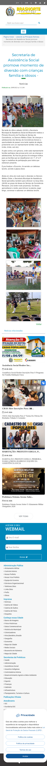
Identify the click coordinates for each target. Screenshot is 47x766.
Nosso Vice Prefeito (11, 577)
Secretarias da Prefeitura (14, 657)
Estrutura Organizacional (14, 583)
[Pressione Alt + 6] (35, 3)
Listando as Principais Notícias (27, 37)
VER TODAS (23, 516)
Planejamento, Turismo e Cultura (16, 693)
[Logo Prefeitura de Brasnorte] (23, 11)
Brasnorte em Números (13, 650)
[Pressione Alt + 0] (44, 3)
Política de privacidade (25, 743)
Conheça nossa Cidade (13, 617)
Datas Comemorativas (12, 626)
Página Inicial (9, 37)
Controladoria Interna (12, 672)
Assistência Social (11, 666)
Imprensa (8, 599)
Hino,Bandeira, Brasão (13, 635)
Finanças (8, 684)
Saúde (6, 660)
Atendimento (9, 700)
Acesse (23, 557)
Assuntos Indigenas (12, 669)
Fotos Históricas (10, 623)
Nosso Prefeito (10, 574)
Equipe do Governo (11, 580)
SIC (5, 703)
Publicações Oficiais (12, 697)
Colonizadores (10, 632)
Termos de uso (25, 750)
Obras (6, 595)
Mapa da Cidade (10, 644)
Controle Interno (10, 571)
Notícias (7, 602)
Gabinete (7, 687)
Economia (8, 641)
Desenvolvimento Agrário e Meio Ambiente (20, 675)
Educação (8, 678)
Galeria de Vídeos (11, 605)
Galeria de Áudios (11, 608)
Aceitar (25, 756)
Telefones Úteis (10, 586)
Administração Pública (13, 565)
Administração (10, 663)
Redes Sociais (9, 647)
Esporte (7, 681)
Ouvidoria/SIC (9, 706)
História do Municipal (12, 629)
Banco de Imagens (11, 620)
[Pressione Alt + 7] (40, 3)
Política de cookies (25, 737)
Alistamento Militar (11, 568)
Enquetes (8, 614)
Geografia (8, 638)
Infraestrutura (9, 690)
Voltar (39, 324)
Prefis (6, 592)
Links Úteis (8, 589)
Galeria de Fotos (10, 611)
